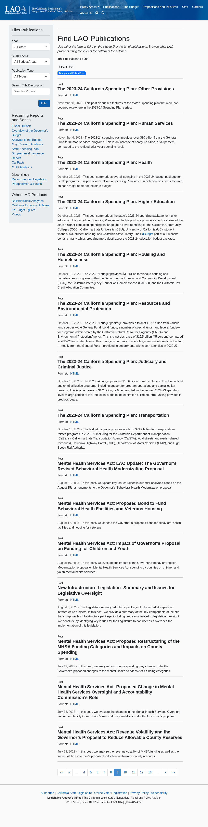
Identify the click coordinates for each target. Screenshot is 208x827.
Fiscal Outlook (21, 126)
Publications (111, 7)
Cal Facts (18, 162)
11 (133, 772)
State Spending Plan (25, 149)
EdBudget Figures (24, 210)
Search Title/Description (27, 85)
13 (150, 772)
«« (61, 772)
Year (15, 41)
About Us (86, 13)
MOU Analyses (22, 167)
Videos (16, 214)
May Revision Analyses (27, 144)
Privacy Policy (139, 793)
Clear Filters (66, 67)
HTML (74, 95)
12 (141, 772)
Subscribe (47, 793)
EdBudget (146, 234)
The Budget (131, 7)
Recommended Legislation (29, 179)
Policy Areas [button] (88, 7)
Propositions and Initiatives (160, 7)
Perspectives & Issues (27, 183)
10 (125, 772)
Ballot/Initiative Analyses (28, 200)
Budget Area (20, 55)
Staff (185, 7)
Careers (197, 7)
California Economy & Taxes (30, 205)
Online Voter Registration (110, 793)
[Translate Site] (97, 13)
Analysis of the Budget (26, 139)
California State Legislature (74, 793)
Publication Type (23, 70)
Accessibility (159, 793)
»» (173, 772)
